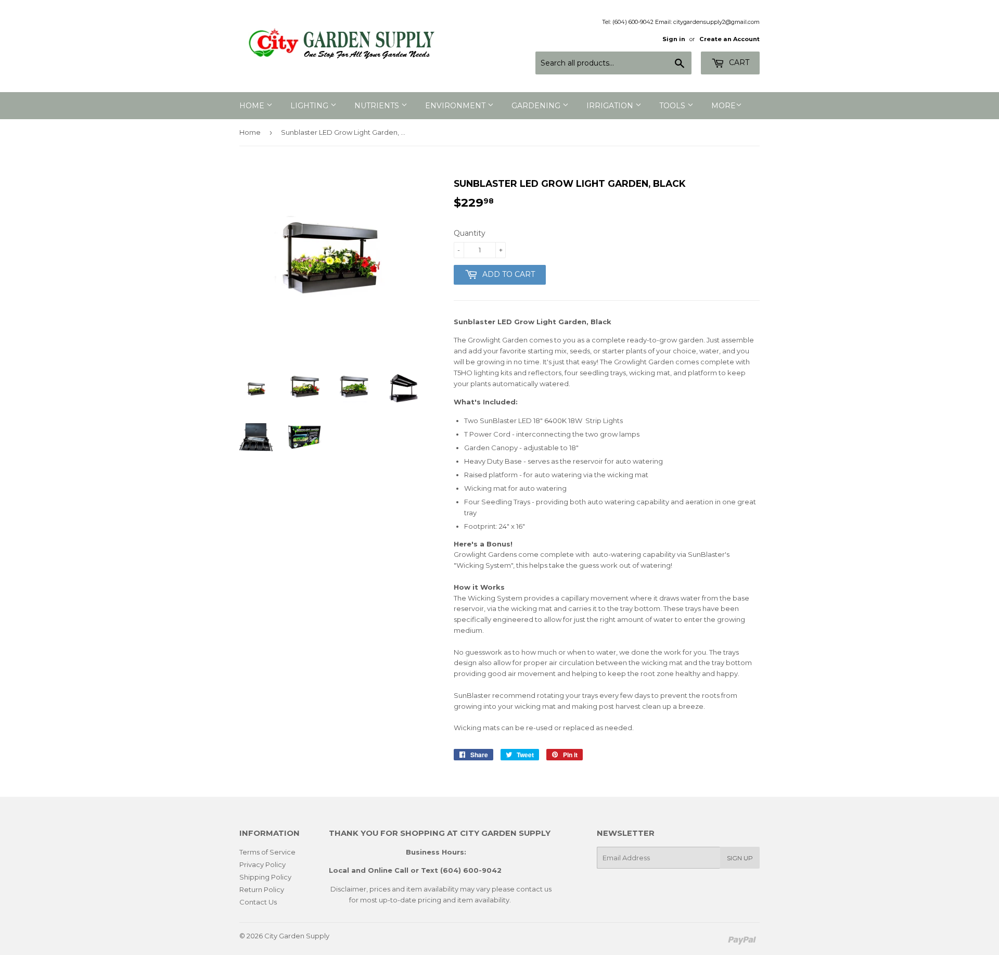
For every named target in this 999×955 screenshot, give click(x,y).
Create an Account (729, 39)
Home (250, 132)
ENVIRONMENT (456, 105)
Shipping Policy (265, 877)
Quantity (469, 233)
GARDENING (536, 105)
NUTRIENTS (377, 105)
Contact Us (258, 902)
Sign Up (740, 858)
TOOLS (673, 105)
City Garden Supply (296, 936)
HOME (252, 105)
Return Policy (261, 889)
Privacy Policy (262, 864)
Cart (738, 62)
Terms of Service (267, 852)
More (723, 105)
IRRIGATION (610, 105)
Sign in (673, 39)
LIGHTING (310, 105)
